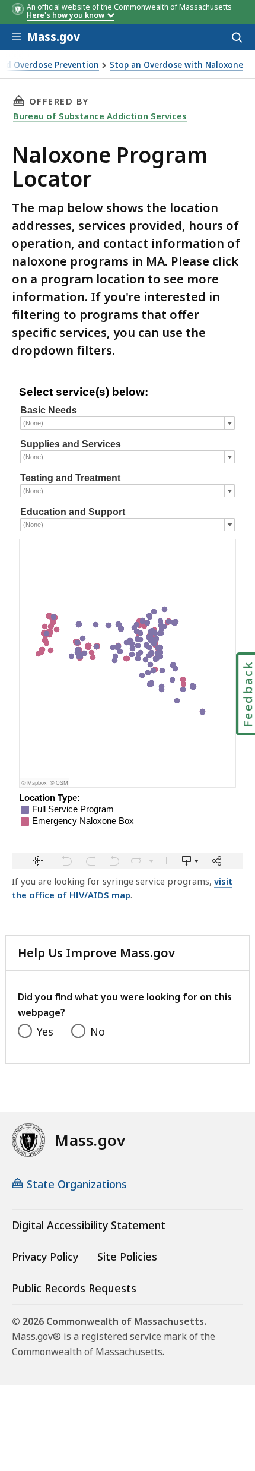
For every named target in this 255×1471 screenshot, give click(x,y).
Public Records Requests (74, 1288)
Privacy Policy (45, 1256)
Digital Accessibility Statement (88, 1225)
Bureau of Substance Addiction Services (100, 116)
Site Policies (127, 1256)
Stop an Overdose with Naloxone (176, 65)
